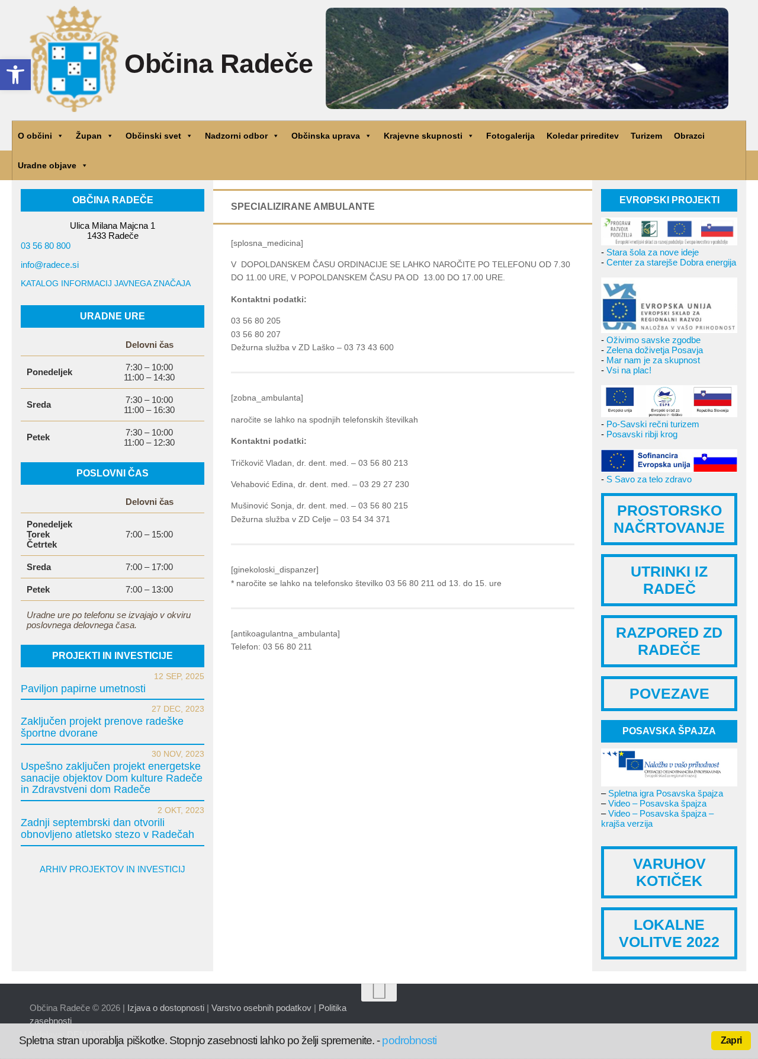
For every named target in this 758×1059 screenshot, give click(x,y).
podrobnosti (409, 1040)
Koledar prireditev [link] (583, 135)
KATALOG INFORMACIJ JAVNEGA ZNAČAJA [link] (106, 283)
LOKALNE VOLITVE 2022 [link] (669, 933)
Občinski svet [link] (153, 135)
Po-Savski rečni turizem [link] (652, 424)
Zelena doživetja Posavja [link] (654, 350)
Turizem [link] (646, 135)
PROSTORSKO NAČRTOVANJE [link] (669, 519)
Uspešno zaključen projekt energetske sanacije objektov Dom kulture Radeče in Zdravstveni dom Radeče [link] (112, 778)
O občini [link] (35, 135)
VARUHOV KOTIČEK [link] (669, 872)
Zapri (731, 1040)
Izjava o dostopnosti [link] (165, 1008)
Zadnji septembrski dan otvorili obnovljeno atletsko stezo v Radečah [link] (107, 828)
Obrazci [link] (689, 135)
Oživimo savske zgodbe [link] (653, 340)
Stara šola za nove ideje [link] (652, 252)
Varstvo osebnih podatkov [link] (261, 1008)
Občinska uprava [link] (325, 135)
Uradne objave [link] (47, 165)
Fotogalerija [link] (510, 135)
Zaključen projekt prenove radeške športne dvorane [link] (102, 727)
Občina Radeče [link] (218, 64)
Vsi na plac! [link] (628, 370)
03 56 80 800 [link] (45, 246)
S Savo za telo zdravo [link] (649, 479)
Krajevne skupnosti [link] (423, 135)
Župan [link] (89, 135)
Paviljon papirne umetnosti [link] (83, 689)
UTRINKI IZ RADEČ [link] (669, 580)
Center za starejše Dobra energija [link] (671, 262)
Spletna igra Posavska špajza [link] (665, 793)
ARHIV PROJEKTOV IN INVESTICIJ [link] (112, 869)
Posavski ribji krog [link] (641, 434)
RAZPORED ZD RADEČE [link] (669, 641)
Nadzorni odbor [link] (236, 135)
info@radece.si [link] (50, 265)
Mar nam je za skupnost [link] (653, 360)
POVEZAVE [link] (669, 693)
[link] (15, 74)
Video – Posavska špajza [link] (657, 803)
